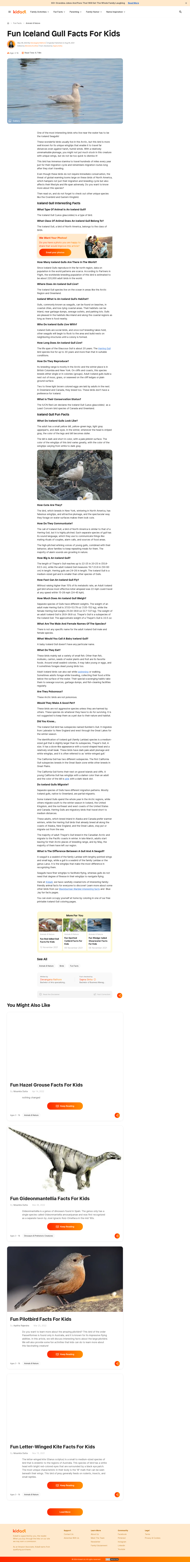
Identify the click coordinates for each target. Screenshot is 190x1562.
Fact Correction (103, 994)
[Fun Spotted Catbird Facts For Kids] (74, 925)
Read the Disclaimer (51, 994)
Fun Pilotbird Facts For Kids (40, 1319)
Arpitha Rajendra (21, 1325)
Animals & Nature (47, 934)
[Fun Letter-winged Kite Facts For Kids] (65, 1406)
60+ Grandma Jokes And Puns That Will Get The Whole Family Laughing (88, 3)
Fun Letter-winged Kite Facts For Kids (52, 1447)
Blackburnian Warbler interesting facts (79, 889)
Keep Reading (67, 1106)
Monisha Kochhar (31, 46)
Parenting (74, 12)
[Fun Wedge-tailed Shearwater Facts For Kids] (99, 925)
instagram (122, 1542)
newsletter (95, 1542)
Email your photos (55, 252)
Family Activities (38, 12)
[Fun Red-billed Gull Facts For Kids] (50, 925)
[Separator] (119, 995)
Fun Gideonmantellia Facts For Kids (50, 1198)
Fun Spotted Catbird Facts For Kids (73, 941)
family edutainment (99, 1545)
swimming (83, 671)
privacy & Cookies (152, 1538)
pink (67, 778)
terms (147, 1534)
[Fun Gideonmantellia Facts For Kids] (65, 1158)
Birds (62, 966)
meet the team (97, 1538)
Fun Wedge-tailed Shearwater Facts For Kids (98, 941)
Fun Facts (58, 12)
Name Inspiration (114, 12)
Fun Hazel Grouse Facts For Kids (46, 1085)
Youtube (121, 1549)
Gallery (16, 121)
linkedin (121, 1545)
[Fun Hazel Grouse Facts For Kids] (65, 1045)
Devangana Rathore (38, 43)
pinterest (122, 1538)
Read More (133, 3)
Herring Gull (104, 348)
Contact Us (68, 1534)
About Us (95, 1534)
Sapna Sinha (57, 46)
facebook (122, 1534)
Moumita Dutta (20, 1091)
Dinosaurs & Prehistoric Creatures (38, 1236)
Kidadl (8, 23)
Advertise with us (71, 1538)
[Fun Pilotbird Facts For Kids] (65, 1279)
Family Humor (92, 12)
